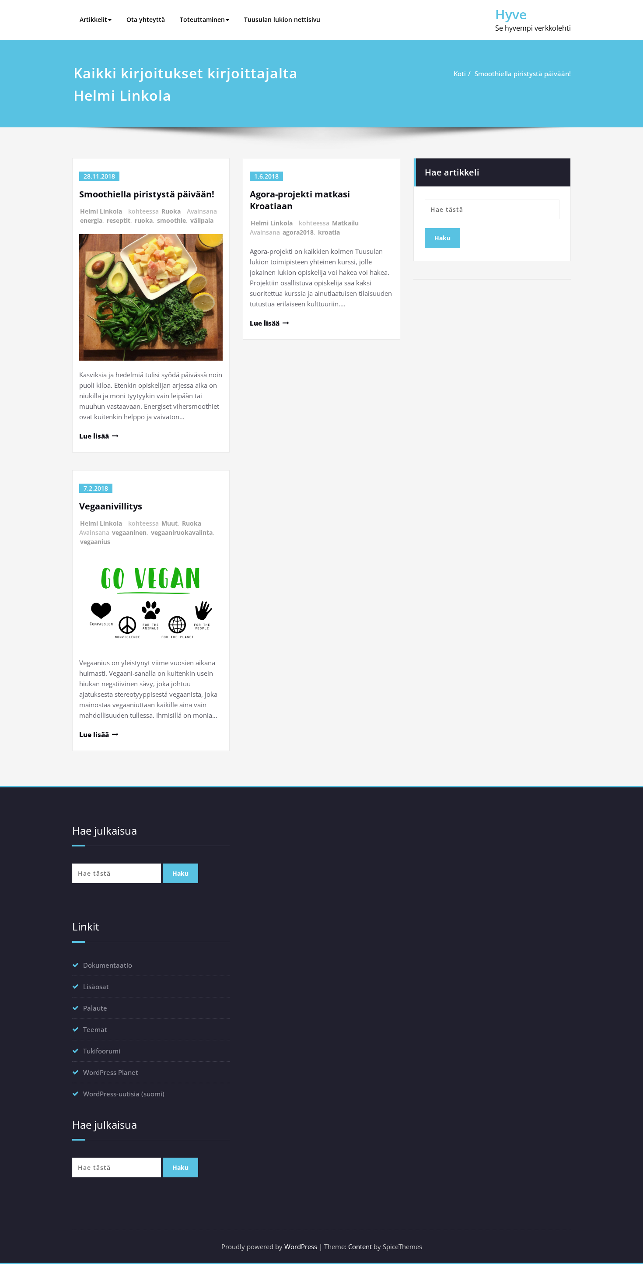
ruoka (144, 220)
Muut (169, 523)
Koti (460, 73)
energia (91, 220)
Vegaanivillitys (110, 506)
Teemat (95, 1029)
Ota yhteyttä (145, 19)
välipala (201, 220)
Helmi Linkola (101, 211)
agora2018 (298, 232)
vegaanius (95, 541)
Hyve (511, 14)
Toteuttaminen (202, 19)
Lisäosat (96, 986)
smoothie (171, 220)
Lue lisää (94, 436)
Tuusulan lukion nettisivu (282, 19)
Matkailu (345, 223)
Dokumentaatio (107, 965)
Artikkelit (93, 19)
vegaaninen (129, 532)
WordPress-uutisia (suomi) (123, 1093)
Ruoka (171, 211)
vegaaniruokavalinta (182, 532)
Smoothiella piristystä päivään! (523, 73)
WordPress (300, 1246)
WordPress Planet (110, 1072)
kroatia (329, 232)
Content (360, 1246)
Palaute (95, 1008)
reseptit (118, 220)
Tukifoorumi (101, 1050)
